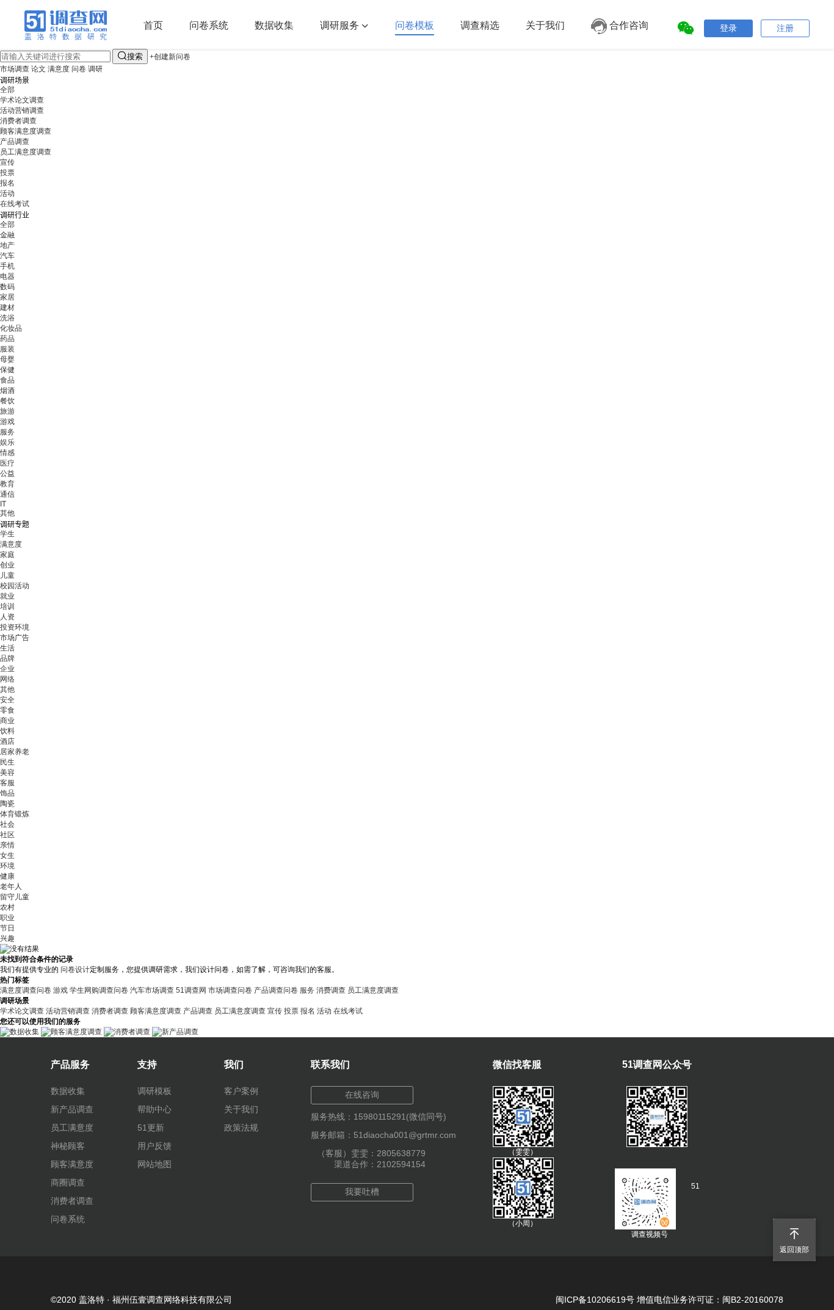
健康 (7, 876)
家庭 (7, 554)
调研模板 (154, 1091)
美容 (7, 772)
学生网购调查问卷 (99, 990)
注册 (785, 28)
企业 (7, 668)
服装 (7, 349)
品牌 (7, 658)
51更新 (150, 1127)
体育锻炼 (14, 814)
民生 (7, 762)
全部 (7, 89)
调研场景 (14, 80)
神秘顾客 (68, 1146)
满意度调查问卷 (25, 990)
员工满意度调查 (25, 152)
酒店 (7, 741)
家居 (7, 297)
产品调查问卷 (276, 990)
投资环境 (14, 627)
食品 (7, 380)
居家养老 (14, 751)
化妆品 (11, 328)
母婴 (7, 359)
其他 (7, 513)
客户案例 (241, 1091)
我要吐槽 (362, 1192)
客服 (7, 783)
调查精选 (479, 25)
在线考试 (14, 204)
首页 (153, 25)
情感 (7, 452)
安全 (7, 700)
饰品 (7, 793)
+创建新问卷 (170, 56)
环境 (7, 866)
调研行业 (14, 215)
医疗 (7, 463)
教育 (7, 484)
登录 (728, 28)
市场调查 (14, 69)
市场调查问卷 (230, 990)
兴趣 (7, 938)
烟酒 (7, 390)
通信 (7, 494)
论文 (38, 69)
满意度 (59, 69)
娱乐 (7, 442)
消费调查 (331, 990)
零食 (7, 710)
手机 (7, 266)
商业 (7, 720)
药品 (7, 338)
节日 (7, 928)
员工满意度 (72, 1127)
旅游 (7, 411)
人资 (7, 617)
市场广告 (14, 637)
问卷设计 (75, 969)
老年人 (11, 886)
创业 (7, 565)
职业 (7, 917)
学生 (7, 534)
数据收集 (274, 25)
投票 (7, 172)
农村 (7, 907)
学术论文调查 (22, 100)
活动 (7, 193)
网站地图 (154, 1164)
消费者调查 (18, 121)
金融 (7, 235)
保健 (7, 369)
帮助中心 (154, 1109)
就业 (7, 596)
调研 (95, 69)
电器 (7, 276)
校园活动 (14, 585)
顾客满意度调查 (25, 131)
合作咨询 (627, 25)
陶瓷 (7, 803)
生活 (7, 648)
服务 (7, 432)
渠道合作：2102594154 (380, 1164)
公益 (7, 473)
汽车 (7, 255)
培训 (7, 606)
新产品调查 (72, 1109)
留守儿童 (14, 897)
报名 (7, 183)
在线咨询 (362, 1094)
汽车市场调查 (152, 990)
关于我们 (545, 25)
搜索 (130, 56)
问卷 (78, 69)
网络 (7, 679)
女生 (7, 855)
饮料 (7, 731)
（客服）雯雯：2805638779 (371, 1153)
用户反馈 (154, 1146)
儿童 (7, 575)
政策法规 (241, 1127)
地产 (7, 245)
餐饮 (7, 401)
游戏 (7, 421)
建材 (7, 307)
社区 (7, 834)
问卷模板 (414, 25)
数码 (7, 287)
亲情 (7, 845)
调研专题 (14, 524)
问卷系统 (208, 25)
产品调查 (14, 141)
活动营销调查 (22, 110)
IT (3, 504)
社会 (7, 824)
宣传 (7, 162)
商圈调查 (68, 1182)
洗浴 (7, 318)
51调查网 (191, 990)
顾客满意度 (72, 1164)
